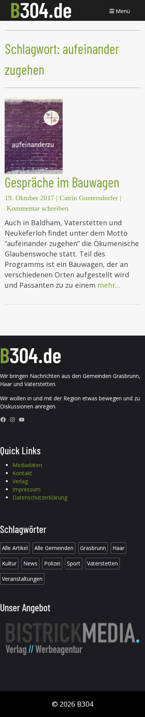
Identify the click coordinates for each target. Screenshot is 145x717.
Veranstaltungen (22, 578)
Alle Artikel (15, 548)
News (30, 563)
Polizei (52, 563)
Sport (73, 563)
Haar (119, 548)
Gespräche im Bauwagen (62, 182)
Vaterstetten (102, 563)
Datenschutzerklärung (39, 497)
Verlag (20, 481)
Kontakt (22, 473)
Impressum (26, 489)
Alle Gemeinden (53, 548)
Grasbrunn (93, 548)
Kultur (9, 563)
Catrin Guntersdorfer (89, 198)
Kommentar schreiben (37, 208)
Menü (122, 11)
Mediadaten (27, 465)
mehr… (109, 285)
